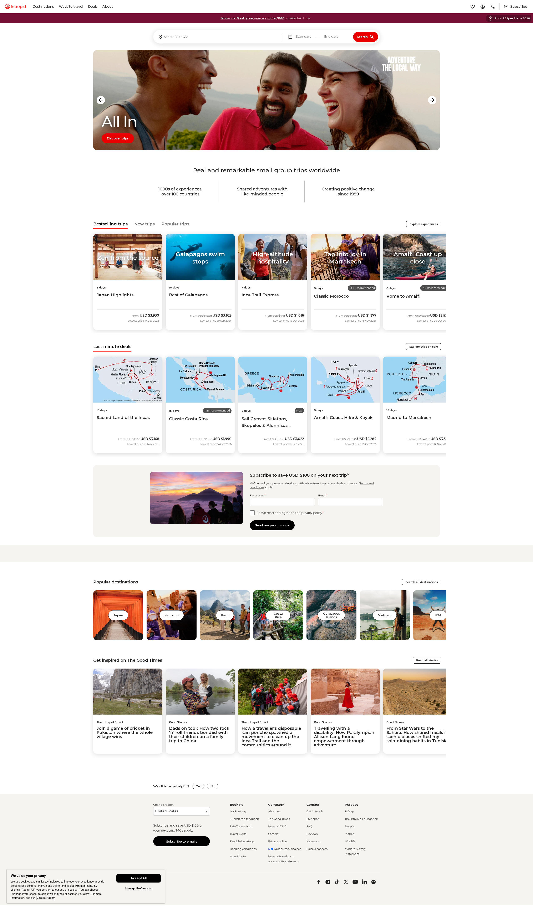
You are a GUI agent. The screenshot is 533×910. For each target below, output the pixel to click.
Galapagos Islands (331, 615)
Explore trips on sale (423, 346)
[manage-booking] (483, 7)
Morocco (171, 615)
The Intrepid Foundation (361, 818)
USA (438, 615)
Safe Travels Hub (241, 826)
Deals (92, 7)
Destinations (43, 7)
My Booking (238, 811)
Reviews (312, 833)
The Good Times (279, 818)
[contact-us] (493, 7)
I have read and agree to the (290, 513)
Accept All (139, 878)
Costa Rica (278, 615)
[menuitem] (15, 6)
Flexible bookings (242, 841)
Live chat (312, 818)
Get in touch (314, 811)
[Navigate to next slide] (432, 100)
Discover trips (118, 138)
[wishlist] (473, 7)
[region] (86, 886)
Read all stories (427, 660)
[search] (218, 37)
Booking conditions (243, 848)
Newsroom (313, 841)
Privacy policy (277, 841)
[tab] (110, 224)
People (349, 826)
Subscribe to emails (181, 841)
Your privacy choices (287, 848)
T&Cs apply (184, 830)
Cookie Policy (46, 897)
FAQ (309, 826)
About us (274, 811)
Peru (225, 615)
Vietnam (385, 615)
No (212, 786)
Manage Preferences (138, 888)
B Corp (349, 811)
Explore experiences (424, 224)
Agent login (238, 856)
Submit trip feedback (244, 818)
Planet (349, 833)
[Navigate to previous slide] (101, 100)
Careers (273, 833)
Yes (198, 786)
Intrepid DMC (277, 826)
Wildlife (350, 841)
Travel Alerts (238, 833)
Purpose (351, 805)
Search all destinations (422, 582)
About (107, 7)
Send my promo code (272, 525)
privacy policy (311, 513)
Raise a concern (317, 848)
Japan (118, 615)
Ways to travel (71, 7)
